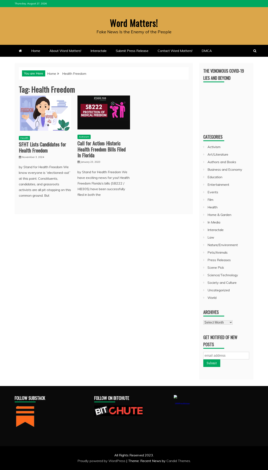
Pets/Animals (217, 252)
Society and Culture (222, 282)
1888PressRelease (182, 403)
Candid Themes (178, 461)
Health (24, 137)
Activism (84, 136)
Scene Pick (215, 267)
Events (212, 192)
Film (210, 200)
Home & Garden (219, 215)
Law (210, 237)
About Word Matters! (65, 51)
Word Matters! (134, 22)
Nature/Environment (222, 245)
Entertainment (218, 184)
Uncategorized (218, 290)
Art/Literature (217, 154)
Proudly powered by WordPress (101, 461)
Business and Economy (224, 169)
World (211, 298)
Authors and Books (221, 162)
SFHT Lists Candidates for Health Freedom (42, 147)
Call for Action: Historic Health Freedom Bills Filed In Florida (101, 149)
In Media (213, 222)
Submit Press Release (132, 51)
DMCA (207, 51)
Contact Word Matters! (175, 51)
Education (214, 177)
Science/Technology (222, 275)
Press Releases (219, 260)
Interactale (98, 51)
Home (35, 51)
